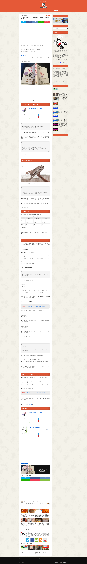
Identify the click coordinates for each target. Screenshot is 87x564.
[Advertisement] (35, 32)
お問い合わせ (20, 558)
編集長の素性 (31, 10)
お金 (45, 10)
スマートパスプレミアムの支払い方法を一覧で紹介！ (63, 112)
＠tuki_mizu (27, 374)
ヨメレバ (48, 429)
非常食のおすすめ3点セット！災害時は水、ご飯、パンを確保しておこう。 (63, 104)
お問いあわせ (62, 81)
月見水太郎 (27, 532)
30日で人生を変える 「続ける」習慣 (35, 108)
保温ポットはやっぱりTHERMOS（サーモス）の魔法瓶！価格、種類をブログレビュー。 (63, 99)
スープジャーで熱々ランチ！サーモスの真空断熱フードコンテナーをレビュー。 (63, 94)
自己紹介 (23, 562)
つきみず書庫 (61, 562)
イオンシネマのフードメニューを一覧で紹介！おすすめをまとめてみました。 (63, 130)
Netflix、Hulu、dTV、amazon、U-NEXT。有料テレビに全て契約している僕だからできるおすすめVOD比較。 (63, 89)
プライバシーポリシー (38, 558)
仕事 (47, 10)
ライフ (35, 10)
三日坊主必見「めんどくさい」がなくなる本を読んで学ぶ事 (35, 306)
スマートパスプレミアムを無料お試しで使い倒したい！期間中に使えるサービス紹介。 (63, 120)
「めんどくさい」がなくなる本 (34, 427)
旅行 (38, 10)
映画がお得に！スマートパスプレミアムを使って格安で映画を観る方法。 (63, 116)
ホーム (19, 562)
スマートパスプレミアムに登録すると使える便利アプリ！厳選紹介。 (63, 108)
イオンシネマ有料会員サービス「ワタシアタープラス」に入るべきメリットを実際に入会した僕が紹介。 (63, 125)
